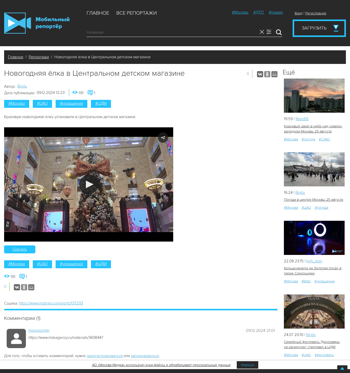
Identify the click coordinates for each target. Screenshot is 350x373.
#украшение (71, 103)
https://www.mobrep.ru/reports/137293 (51, 303)
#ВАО (306, 281)
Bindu (22, 86)
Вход (299, 13)
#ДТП (258, 12)
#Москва (240, 12)
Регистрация (315, 13)
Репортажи (39, 57)
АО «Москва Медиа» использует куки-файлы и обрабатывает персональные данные (161, 365)
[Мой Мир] (274, 74)
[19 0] (314, 169)
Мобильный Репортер (36, 23)
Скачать (20, 249)
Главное (98, 13)
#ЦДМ (101, 103)
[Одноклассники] (267, 74)
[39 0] (314, 238)
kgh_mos (314, 261)
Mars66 (302, 119)
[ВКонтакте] (260, 74)
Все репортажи (136, 13)
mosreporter (39, 330)
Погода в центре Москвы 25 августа (313, 199)
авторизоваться (145, 355)
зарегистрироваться (105, 355)
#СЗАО (324, 139)
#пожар (276, 12)
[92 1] (314, 311)
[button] (88, 184)
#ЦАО (42, 103)
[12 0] (314, 96)
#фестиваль (324, 355)
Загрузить (314, 28)
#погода (308, 139)
